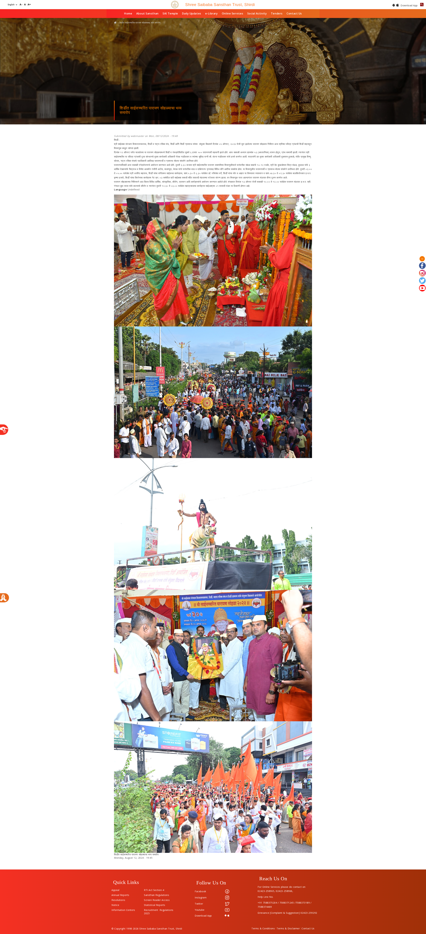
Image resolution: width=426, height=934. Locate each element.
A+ (29, 4)
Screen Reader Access (157, 899)
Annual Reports (120, 894)
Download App (409, 5)
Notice (115, 904)
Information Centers (123, 909)
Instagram (201, 897)
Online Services (232, 13)
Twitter (199, 903)
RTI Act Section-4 (154, 889)
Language (120, 189)
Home (128, 13)
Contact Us (294, 13)
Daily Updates (191, 13)
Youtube (199, 909)
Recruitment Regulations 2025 (158, 909)
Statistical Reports (154, 904)
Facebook (200, 891)
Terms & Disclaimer (288, 928)
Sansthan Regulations (156, 894)
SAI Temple (170, 13)
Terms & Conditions (263, 928)
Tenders (277, 13)
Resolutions (118, 899)
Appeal (115, 889)
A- (21, 4)
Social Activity (257, 13)
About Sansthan (147, 13)
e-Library (211, 13)
